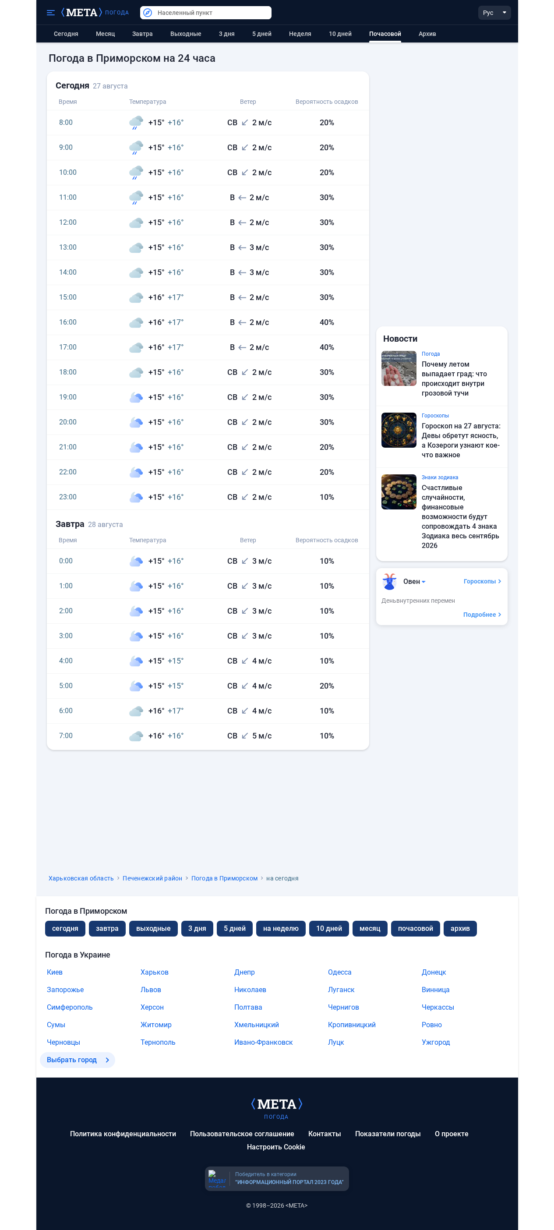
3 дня (227, 33)
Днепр (244, 972)
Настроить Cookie (276, 1147)
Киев (55, 972)
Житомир (156, 1025)
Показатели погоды (388, 1134)
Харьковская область (81, 878)
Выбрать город (72, 1060)
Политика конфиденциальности (123, 1134)
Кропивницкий (352, 1025)
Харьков (155, 972)
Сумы (56, 1025)
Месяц (105, 33)
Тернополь (158, 1042)
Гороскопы (480, 581)
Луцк (336, 1042)
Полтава (248, 1007)
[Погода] (277, 1103)
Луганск (341, 990)
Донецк (434, 972)
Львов (151, 990)
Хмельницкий (256, 1025)
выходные (185, 33)
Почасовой (415, 928)
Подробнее (479, 614)
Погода (117, 13)
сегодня (65, 928)
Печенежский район (152, 878)
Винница (436, 990)
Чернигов (343, 1007)
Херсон (152, 1007)
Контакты (324, 1134)
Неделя (300, 33)
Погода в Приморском (224, 878)
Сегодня (66, 33)
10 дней (340, 33)
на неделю (281, 928)
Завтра (142, 33)
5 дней (262, 33)
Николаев (250, 990)
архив (427, 33)
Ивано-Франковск (263, 1042)
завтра (107, 928)
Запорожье (65, 990)
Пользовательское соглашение (242, 1134)
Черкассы (438, 1007)
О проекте (452, 1134)
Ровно (432, 1025)
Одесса (340, 972)
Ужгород (436, 1042)
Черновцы (63, 1042)
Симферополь (70, 1007)
